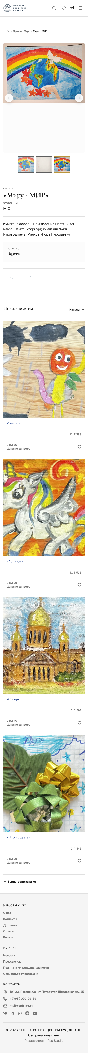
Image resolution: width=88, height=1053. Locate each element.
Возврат (9, 937)
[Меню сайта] (81, 8)
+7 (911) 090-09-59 (23, 998)
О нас (7, 913)
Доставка (10, 925)
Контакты (10, 919)
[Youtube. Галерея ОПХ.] (35, 1013)
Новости (9, 955)
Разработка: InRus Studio (44, 1040)
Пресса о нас (12, 961)
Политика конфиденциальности (26, 967)
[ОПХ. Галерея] (13, 1013)
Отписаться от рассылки (20, 973)
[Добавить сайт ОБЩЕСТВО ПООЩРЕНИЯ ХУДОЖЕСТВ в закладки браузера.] (64, 8)
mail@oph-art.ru (21, 1005)
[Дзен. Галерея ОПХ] (27, 1013)
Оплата (8, 931)
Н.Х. (7, 208)
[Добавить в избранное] (79, 447)
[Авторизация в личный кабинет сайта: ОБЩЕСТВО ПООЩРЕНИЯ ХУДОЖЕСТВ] (72, 8)
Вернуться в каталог (22, 881)
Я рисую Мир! (21, 31)
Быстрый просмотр (44, 374)
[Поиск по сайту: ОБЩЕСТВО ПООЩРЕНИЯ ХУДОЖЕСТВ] (54, 8)
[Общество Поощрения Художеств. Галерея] (5, 1013)
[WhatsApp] (20, 1013)
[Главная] (8, 31)
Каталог (75, 309)
